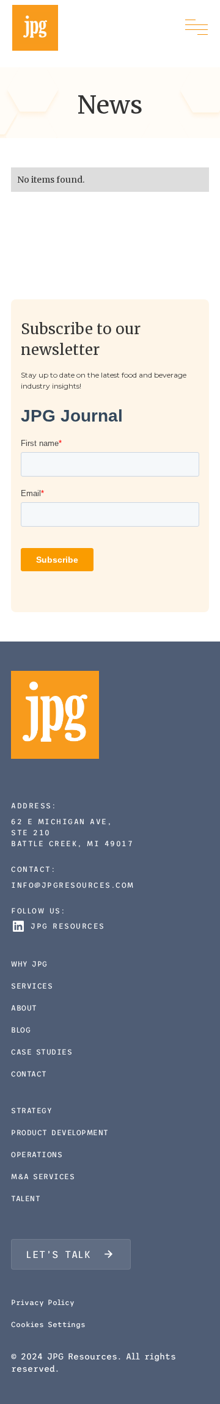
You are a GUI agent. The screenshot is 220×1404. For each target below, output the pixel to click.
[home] (35, 28)
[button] (196, 28)
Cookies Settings (48, 1324)
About (24, 1008)
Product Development (60, 1132)
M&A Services (43, 1176)
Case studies (41, 1052)
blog (21, 1030)
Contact (29, 1074)
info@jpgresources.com (72, 885)
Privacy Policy (43, 1302)
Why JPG (29, 964)
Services (32, 986)
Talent (25, 1198)
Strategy (31, 1110)
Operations (36, 1154)
